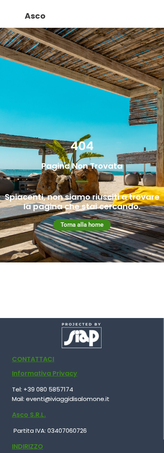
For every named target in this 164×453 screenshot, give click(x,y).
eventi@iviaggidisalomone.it (67, 399)
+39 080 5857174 (48, 389)
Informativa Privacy (44, 373)
